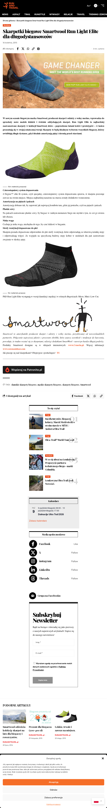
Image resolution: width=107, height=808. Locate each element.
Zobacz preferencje (53, 797)
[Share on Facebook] (17, 48)
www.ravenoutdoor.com (14, 348)
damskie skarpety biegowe (24, 384)
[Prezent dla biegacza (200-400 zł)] (40, 716)
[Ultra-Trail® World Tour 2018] (36, 442)
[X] (53, 553)
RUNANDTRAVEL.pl (10, 742)
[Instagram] (53, 561)
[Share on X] (22, 48)
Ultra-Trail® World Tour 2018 (59, 439)
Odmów (53, 789)
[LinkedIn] (53, 570)
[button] (102, 758)
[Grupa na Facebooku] (32, 595)
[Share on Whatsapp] (28, 48)
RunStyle (7, 25)
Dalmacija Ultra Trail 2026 (51, 514)
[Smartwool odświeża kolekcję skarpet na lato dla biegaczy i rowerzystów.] (14, 716)
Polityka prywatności (53, 804)
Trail (47, 415)
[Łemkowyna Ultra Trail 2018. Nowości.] (36, 483)
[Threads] (53, 578)
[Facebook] (53, 544)
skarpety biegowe (70, 384)
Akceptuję (53, 782)
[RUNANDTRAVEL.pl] (11, 5)
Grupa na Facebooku (49, 595)
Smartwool (85, 384)
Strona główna (9, 20)
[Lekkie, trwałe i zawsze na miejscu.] (66, 716)
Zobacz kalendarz (38, 520)
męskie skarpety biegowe (49, 384)
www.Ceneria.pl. (76, 345)
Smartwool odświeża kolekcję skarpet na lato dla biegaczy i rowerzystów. (14, 732)
